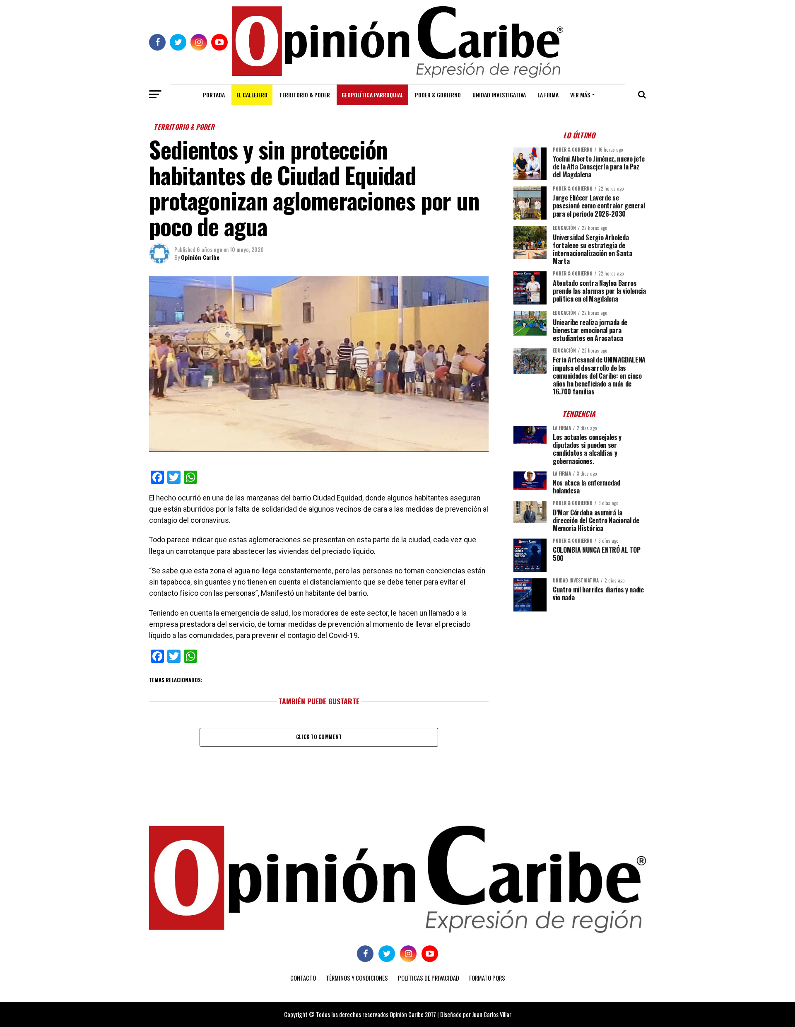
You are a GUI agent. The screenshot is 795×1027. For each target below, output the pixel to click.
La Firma (548, 94)
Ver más (580, 94)
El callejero (251, 94)
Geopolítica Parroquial (372, 94)
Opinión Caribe (200, 257)
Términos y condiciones (357, 978)
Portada (214, 94)
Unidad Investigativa (499, 94)
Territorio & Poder (304, 94)
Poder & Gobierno (438, 94)
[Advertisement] (579, 675)
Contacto (303, 978)
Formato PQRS (487, 978)
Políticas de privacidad (428, 978)
